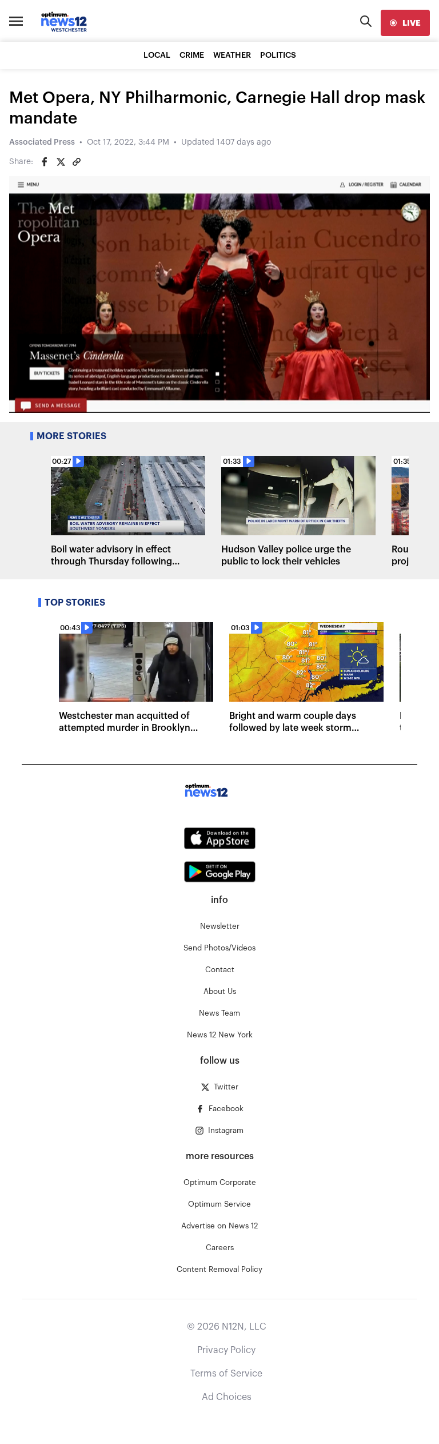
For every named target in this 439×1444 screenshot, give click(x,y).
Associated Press (42, 142)
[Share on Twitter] (60, 161)
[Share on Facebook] (44, 161)
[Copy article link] (76, 161)
